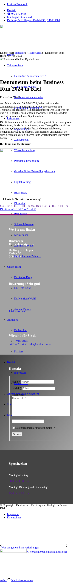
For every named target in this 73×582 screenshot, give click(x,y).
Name (16, 381)
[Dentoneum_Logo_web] (26, 41)
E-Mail (17, 388)
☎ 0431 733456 (16, 13)
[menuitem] (40, 10)
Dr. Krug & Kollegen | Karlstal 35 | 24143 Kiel (33, 20)
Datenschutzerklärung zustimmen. (35, 427)
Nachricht (18, 394)
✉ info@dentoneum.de (20, 17)
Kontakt (11, 10)
